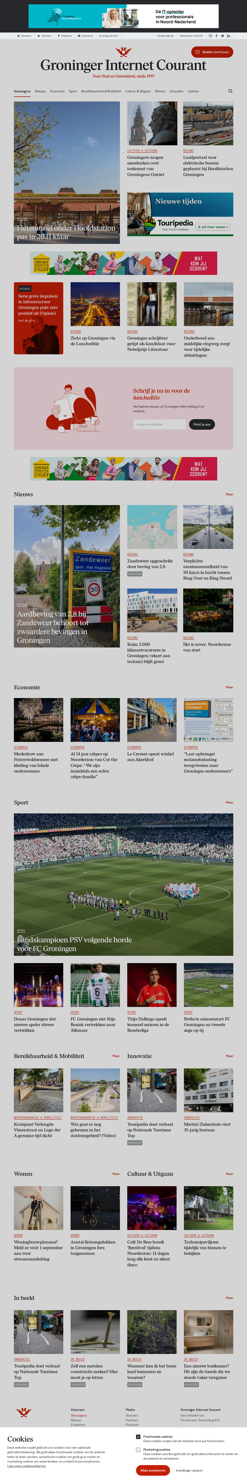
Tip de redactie (165, 35)
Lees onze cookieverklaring (26, 1466)
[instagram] (211, 35)
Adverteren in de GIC (191, 35)
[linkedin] (229, 35)
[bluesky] (223, 35)
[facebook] (217, 35)
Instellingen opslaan (189, 1470)
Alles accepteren (153, 1470)
